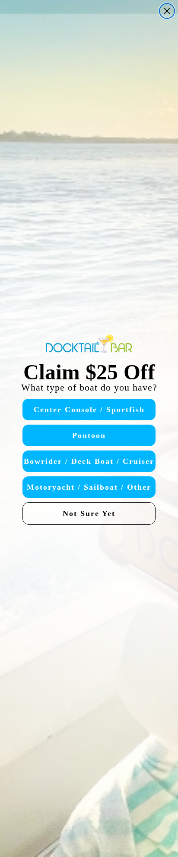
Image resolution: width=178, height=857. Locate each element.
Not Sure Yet (89, 513)
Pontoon (89, 435)
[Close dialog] (167, 11)
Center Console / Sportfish (89, 409)
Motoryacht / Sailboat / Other (89, 487)
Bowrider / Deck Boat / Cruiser (89, 461)
